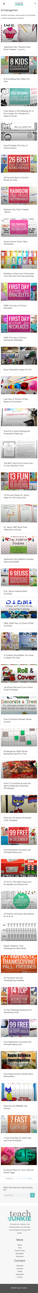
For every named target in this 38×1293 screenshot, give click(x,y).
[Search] (32, 1195)
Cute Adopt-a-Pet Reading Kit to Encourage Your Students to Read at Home (19, 113)
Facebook (19, 1266)
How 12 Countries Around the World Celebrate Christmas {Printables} (17, 785)
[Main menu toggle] (4, 4)
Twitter (19, 1271)
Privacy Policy (20, 1251)
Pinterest (19, 1269)
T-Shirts (20, 1277)
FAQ (19, 1248)
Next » (30, 1178)
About (19, 1245)
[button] (35, 3)
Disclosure (20, 1256)
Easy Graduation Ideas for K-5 (17, 369)
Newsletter (20, 1253)
